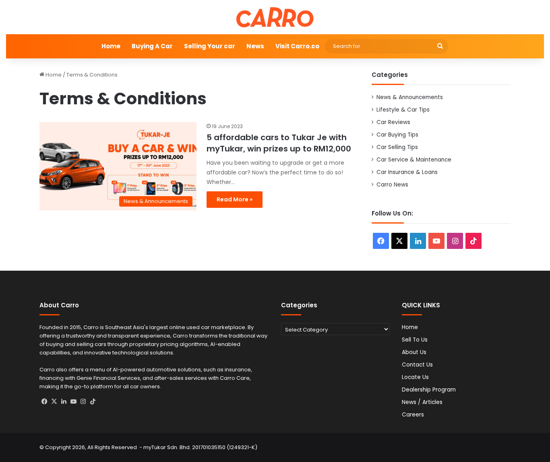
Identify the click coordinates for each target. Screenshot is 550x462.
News (255, 46)
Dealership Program (429, 390)
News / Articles (422, 402)
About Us (414, 352)
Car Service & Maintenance (413, 160)
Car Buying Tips (397, 135)
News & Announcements (409, 97)
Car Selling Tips (397, 147)
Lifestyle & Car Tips (403, 110)
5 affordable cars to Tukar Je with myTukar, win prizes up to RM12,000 (279, 143)
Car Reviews (393, 122)
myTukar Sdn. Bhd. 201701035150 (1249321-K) (200, 447)
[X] (54, 401)
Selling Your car (209, 46)
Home (110, 46)
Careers (413, 414)
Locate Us (415, 377)
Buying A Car (152, 46)
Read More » (234, 199)
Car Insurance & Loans (407, 172)
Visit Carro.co (297, 46)
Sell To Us (415, 340)
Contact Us (417, 365)
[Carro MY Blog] (275, 17)
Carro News (392, 185)
